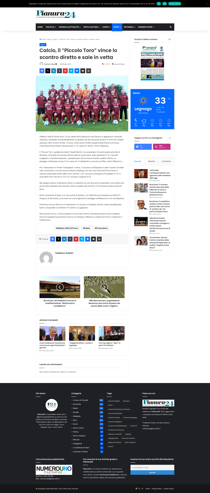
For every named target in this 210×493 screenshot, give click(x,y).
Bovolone (126, 401)
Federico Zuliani (49, 64)
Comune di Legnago (130, 417)
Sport (116, 27)
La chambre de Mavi (81, 448)
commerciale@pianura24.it (50, 479)
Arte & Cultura (90, 27)
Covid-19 (133, 426)
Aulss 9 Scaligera (114, 401)
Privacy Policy (157, 489)
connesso (52, 372)
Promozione (102, 228)
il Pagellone (77, 444)
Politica (50, 27)
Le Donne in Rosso (80, 452)
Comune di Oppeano (115, 422)
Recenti (151, 161)
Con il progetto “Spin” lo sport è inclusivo (109, 344)
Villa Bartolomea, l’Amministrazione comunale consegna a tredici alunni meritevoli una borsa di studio (159, 224)
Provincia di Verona (128, 438)
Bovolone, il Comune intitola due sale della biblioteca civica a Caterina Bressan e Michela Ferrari (159, 189)
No (164, 4)
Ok (159, 4)
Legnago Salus (113, 438)
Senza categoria (79, 436)
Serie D (110, 446)
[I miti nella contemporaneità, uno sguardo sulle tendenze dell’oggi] (141, 173)
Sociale (76, 412)
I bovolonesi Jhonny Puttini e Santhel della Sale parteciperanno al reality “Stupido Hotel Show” (159, 242)
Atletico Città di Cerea (67, 228)
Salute (75, 408)
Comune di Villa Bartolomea (117, 426)
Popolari (137, 161)
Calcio (87, 228)
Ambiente (76, 416)
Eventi (106, 27)
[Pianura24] (56, 14)
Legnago (128, 434)
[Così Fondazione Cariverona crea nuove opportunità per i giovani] (52, 333)
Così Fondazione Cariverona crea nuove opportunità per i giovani (52, 345)
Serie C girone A (130, 442)
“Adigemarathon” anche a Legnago (81, 344)
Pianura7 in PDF (145, 27)
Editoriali (128, 27)
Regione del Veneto (114, 442)
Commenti (166, 161)
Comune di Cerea (114, 417)
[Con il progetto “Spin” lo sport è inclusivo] (112, 333)
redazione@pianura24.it (151, 428)
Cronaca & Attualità (69, 27)
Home (40, 27)
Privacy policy (174, 4)
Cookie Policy (169, 489)
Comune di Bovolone (115, 413)
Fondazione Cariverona (116, 430)
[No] (207, 3)
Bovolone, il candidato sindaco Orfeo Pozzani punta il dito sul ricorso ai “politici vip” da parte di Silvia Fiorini (159, 206)
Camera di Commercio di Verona (119, 409)
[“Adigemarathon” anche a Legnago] (82, 333)
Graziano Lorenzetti (115, 434)
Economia (77, 404)
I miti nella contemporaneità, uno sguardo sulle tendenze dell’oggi (160, 174)
